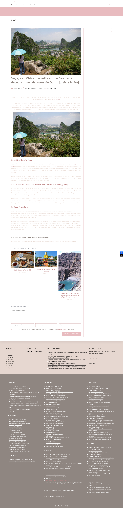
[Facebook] (15, 2)
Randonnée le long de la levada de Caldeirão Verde (101, 460)
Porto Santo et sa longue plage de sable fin (99, 487)
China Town (12, 411)
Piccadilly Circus (13, 400)
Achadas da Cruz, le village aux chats (98, 465)
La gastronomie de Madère (95, 451)
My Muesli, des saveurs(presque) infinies (58, 358)
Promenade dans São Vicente (96, 456)
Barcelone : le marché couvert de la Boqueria (20, 459)
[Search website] (110, 5)
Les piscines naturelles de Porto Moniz (98, 463)
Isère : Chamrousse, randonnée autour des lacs (58, 454)
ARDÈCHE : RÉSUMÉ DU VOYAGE (55, 496)
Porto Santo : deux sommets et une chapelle (100, 489)
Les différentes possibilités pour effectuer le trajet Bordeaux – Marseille (66, 368)
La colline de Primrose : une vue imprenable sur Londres (23, 403)
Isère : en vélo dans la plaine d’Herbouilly (56, 458)
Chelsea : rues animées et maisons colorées (20, 409)
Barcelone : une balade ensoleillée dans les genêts (22, 461)
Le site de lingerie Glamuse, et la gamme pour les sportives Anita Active (66, 359)
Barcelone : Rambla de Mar (16, 463)
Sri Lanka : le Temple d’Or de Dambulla (46, 270)
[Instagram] (12, 2)
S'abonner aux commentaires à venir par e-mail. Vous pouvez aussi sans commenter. (47, 329)
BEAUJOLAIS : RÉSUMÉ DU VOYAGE (55, 475)
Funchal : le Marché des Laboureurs (98, 452)
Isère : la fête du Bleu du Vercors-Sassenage (57, 460)
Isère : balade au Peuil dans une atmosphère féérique (59, 467)
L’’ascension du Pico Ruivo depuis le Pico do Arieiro (101, 474)
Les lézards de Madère (94, 475)
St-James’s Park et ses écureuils (17, 390)
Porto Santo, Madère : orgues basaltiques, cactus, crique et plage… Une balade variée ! (70, 295)
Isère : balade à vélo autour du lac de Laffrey (57, 456)
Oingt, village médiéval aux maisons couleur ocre (58, 480)
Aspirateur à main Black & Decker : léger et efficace (61, 363)
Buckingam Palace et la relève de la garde (19, 388)
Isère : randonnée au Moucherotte (54, 461)
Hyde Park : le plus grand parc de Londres (19, 398)
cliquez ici (57, 99)
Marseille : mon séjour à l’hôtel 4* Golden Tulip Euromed (62, 356)
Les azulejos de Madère (94, 449)
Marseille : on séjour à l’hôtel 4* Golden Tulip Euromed (60, 490)
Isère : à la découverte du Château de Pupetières (58, 468)
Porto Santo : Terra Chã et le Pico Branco (99, 492)
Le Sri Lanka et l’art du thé (22, 270)
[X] (121, 255)
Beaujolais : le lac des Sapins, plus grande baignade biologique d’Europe (64, 482)
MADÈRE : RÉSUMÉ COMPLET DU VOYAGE (100, 447)
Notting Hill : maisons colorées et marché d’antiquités (22, 396)
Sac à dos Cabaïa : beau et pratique (57, 361)
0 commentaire (51, 88)
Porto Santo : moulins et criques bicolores (99, 491)
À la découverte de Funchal (95, 454)
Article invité (17, 88)
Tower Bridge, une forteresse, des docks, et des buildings (23, 402)
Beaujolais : (49, 478)
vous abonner (61, 329)
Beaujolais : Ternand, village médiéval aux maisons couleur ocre (62, 484)
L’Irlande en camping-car (34, 351)
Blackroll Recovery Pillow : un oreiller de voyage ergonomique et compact (67, 365)
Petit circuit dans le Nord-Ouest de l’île (98, 461)
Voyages (41, 88)
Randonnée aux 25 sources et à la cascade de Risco (101, 458)
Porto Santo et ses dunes (95, 482)
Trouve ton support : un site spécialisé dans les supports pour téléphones (66, 366)
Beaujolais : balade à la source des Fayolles (56, 477)
